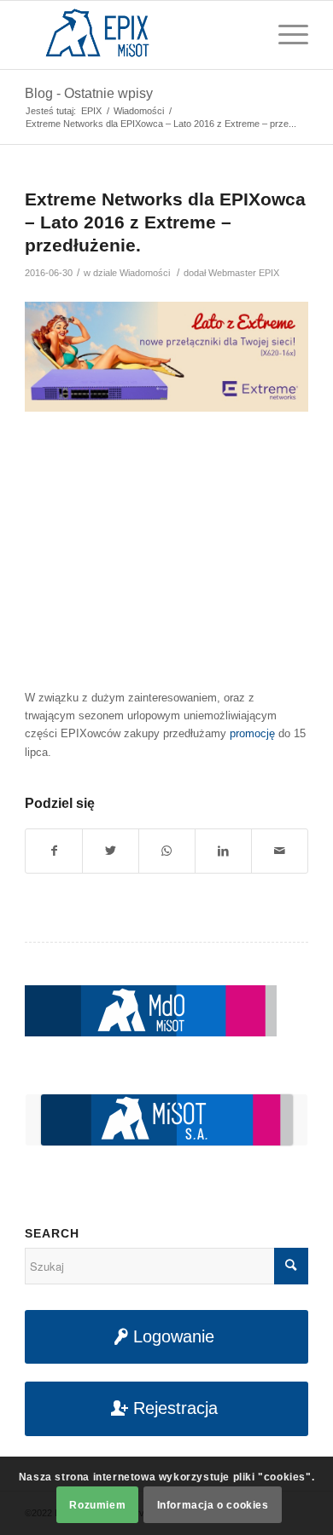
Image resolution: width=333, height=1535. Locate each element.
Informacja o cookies (213, 1505)
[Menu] (284, 35)
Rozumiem (97, 1505)
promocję (252, 733)
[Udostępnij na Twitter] (110, 851)
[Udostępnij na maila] (279, 851)
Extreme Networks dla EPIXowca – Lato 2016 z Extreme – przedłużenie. (165, 222)
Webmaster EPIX (243, 273)
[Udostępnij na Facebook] (54, 851)
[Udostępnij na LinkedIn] (223, 851)
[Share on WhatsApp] (167, 851)
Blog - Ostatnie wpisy (89, 93)
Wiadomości (145, 273)
